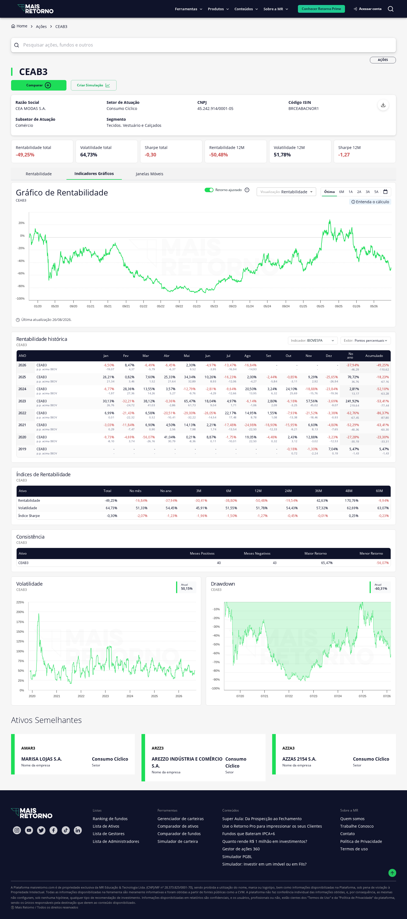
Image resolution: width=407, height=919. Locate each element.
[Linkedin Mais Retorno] (78, 830)
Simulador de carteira (178, 841)
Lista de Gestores (109, 833)
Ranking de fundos (110, 818)
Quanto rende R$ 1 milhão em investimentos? (264, 841)
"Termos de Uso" (319, 897)
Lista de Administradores (116, 841)
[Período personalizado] (385, 191)
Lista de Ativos (106, 826)
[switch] (209, 190)
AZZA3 (288, 748)
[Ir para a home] (35, 8)
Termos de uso (354, 848)
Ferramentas (186, 8)
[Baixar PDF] (383, 104)
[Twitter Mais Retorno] (41, 830)
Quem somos (352, 818)
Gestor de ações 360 (241, 848)
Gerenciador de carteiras (181, 818)
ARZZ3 (158, 748)
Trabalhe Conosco (356, 826)
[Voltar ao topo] (392, 873)
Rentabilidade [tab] (39, 173)
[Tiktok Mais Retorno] (65, 830)
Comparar (34, 85)
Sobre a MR (273, 8)
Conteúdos (244, 8)
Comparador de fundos (179, 833)
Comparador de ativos (178, 826)
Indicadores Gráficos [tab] (94, 173)
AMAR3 (28, 748)
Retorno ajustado (228, 189)
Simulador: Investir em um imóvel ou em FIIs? (264, 864)
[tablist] (203, 174)
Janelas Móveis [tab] (149, 173)
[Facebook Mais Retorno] (53, 830)
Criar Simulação (90, 85)
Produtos (216, 8)
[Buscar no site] (390, 8)
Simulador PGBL (237, 856)
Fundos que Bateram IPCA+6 (248, 833)
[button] (298, 191)
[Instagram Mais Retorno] (17, 830)
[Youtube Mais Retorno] (29, 830)
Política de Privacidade (361, 841)
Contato (347, 833)
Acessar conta (370, 8)
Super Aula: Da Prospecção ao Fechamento (262, 818)
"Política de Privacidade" (356, 897)
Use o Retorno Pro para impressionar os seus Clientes (272, 826)
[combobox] (366, 340)
